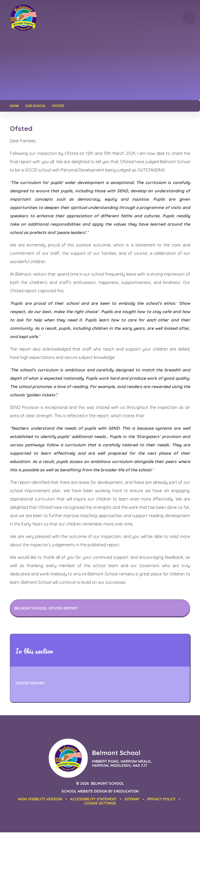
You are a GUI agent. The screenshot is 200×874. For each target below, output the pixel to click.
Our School (35, 106)
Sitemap (131, 799)
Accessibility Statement (93, 799)
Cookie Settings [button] (100, 803)
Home (14, 106)
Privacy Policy (161, 799)
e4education (126, 791)
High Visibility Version (40, 799)
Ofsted (58, 106)
